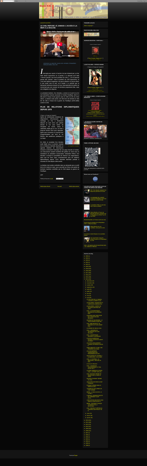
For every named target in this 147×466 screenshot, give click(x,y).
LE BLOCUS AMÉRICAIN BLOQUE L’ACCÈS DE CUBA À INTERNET (95, 340)
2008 (87, 430)
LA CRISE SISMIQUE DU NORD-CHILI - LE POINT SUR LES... (95, 371)
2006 (87, 434)
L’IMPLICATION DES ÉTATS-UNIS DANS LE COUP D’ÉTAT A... (95, 400)
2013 (87, 420)
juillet (88, 291)
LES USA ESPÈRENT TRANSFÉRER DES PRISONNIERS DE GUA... (93, 352)
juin (88, 293)
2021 (87, 264)
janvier (88, 417)
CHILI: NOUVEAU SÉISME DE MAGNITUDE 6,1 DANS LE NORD (94, 375)
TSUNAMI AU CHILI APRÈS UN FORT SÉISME (94, 389)
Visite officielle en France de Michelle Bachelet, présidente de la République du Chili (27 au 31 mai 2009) (98, 214)
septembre (89, 287)
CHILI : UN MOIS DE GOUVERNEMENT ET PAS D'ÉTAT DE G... (94, 367)
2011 (87, 424)
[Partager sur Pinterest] (62, 178)
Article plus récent (45, 186)
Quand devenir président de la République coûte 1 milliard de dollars (94, 223)
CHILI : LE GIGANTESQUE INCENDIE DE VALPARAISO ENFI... (94, 312)
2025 (87, 256)
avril (88, 297)
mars (88, 413)
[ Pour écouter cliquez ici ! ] (95, 112)
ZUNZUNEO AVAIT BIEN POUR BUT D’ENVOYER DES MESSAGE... (94, 317)
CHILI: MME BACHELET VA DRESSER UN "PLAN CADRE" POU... (95, 325)
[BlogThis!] (58, 178)
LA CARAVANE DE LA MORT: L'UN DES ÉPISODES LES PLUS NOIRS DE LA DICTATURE (98, 199)
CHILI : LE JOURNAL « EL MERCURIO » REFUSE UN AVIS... (94, 360)
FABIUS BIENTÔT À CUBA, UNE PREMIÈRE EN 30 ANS (94, 348)
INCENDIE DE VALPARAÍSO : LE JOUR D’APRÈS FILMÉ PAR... (95, 321)
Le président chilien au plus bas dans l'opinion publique (98, 205)
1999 (87, 443)
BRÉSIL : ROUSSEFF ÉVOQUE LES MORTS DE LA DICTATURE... (94, 405)
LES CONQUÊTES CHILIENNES (73, 146)
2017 (87, 272)
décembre (89, 280)
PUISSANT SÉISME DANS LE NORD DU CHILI (94, 386)
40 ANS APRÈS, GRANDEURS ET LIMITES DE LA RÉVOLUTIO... (95, 303)
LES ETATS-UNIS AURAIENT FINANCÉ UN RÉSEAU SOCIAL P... (95, 344)
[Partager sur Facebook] (61, 178)
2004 (87, 439)
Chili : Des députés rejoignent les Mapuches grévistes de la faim (98, 190)
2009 (87, 428)
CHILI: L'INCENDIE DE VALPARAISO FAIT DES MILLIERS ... (93, 332)
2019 (87, 268)
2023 (87, 260)
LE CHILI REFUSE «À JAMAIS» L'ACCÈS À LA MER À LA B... (94, 300)
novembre (89, 283)
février (88, 415)
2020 (87, 266)
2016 (87, 274)
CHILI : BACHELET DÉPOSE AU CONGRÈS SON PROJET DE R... (94, 409)
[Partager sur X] (59, 178)
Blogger (75, 455)
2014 (87, 279)
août (88, 289)
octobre (89, 285)
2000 (87, 441)
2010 (87, 426)
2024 (87, 258)
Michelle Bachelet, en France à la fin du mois (95, 219)
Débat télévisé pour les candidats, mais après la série (97, 227)
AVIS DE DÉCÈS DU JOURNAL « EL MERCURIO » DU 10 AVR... (95, 356)
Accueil (60, 186)
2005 (87, 437)
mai (88, 295)
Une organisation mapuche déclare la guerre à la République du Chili (98, 239)
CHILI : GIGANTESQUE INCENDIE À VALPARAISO (94, 335)
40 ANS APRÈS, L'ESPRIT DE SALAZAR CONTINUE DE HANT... (94, 307)
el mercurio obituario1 (92, 363)
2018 (87, 270)
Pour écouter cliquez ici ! (95, 58)
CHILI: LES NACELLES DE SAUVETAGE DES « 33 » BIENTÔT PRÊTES (95, 246)
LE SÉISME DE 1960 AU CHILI (94, 328)
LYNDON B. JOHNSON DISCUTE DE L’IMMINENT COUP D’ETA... (95, 397)
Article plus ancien (74, 186)
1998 (87, 445)
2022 (87, 262)
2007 (87, 432)
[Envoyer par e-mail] (57, 178)
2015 (87, 277)
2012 (87, 422)
